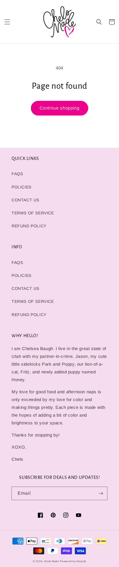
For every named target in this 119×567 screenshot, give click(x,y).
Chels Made (51, 561)
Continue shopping (59, 107)
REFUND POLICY (29, 226)
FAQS (17, 173)
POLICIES (21, 187)
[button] (7, 22)
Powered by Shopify (73, 561)
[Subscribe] (100, 493)
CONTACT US (25, 200)
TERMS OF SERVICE (33, 213)
